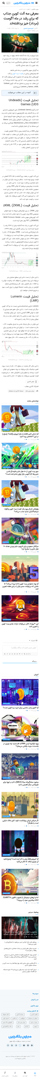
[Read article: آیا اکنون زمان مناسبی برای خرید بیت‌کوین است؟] (20, 692)
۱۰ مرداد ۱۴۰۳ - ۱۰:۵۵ (13, 28)
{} (27, 654)
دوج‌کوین (22, 1018)
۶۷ (25, 592)
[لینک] (24, 654)
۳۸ (25, 439)
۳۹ (24, 514)
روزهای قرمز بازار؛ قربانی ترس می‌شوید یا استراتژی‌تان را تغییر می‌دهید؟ (21, 943)
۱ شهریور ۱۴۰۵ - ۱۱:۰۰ (33, 710)
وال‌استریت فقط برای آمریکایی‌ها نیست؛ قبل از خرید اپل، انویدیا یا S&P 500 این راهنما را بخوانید (20, 933)
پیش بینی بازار (30, 391)
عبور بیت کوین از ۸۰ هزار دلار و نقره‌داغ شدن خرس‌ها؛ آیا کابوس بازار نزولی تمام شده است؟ (22, 472)
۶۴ (24, 477)
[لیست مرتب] (14, 654)
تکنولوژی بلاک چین (7, 1022)
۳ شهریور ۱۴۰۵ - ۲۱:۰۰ (32, 439)
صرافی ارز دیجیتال (32, 1018)
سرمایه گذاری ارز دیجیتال (16, 391)
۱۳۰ (25, 826)
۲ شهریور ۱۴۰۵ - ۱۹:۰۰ (32, 552)
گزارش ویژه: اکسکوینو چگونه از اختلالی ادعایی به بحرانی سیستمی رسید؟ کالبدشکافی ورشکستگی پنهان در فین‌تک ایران (20, 957)
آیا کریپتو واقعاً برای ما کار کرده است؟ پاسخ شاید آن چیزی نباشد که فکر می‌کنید (20, 860)
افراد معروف (6, 1014)
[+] (29, 654)
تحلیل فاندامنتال (6, 620)
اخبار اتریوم (5, 542)
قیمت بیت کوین (17, 73)
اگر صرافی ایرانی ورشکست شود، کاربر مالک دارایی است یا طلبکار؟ (20, 822)
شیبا (18, 1026)
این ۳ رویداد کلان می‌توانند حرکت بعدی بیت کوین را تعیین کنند (20, 625)
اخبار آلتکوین (22, 9)
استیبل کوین (6, 1018)
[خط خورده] (12, 654)
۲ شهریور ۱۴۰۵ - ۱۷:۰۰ (32, 592)
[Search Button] (4, 3)
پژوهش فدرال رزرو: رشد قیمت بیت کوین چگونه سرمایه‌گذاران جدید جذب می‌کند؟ (21, 510)
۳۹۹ (25, 903)
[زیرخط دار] (9, 654)
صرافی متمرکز (6, 816)
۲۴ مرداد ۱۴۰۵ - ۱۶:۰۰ (32, 903)
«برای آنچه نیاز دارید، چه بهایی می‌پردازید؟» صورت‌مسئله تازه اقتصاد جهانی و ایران (20, 970)
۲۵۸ (25, 937)
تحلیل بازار (5, 580)
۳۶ (25, 552)
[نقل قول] (19, 654)
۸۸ (25, 864)
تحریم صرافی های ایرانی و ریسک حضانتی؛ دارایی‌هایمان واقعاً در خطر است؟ (20, 949)
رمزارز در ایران (33, 1022)
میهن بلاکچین (34, 9)
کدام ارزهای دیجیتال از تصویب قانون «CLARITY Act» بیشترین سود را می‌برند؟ (20, 898)
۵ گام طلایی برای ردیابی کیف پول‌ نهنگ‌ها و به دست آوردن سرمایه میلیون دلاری (19, 964)
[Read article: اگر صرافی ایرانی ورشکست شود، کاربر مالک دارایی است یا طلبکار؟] (20, 805)
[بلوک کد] (22, 654)
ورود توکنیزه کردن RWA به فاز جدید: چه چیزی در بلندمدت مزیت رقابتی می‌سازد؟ (20, 745)
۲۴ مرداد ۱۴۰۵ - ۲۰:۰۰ (32, 864)
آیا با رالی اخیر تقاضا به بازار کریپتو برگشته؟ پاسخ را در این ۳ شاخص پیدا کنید (20, 435)
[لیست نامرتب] (17, 654)
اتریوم (35, 1026)
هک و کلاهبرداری (7, 1026)
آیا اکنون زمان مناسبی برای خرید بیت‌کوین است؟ (20, 707)
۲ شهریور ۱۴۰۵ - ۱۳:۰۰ (32, 629)
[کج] (7, 654)
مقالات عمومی (6, 703)
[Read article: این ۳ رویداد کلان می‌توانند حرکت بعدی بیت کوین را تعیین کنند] (20, 608)
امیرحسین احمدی (28, 28)
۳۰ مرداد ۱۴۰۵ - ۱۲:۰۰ (32, 826)
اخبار (28, 9)
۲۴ (25, 787)
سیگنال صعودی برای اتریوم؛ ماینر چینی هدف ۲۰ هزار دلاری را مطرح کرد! (20, 547)
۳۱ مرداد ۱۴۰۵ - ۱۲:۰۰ (32, 787)
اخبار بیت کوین (6, 467)
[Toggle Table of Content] (34, 93)
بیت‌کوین (14, 1018)
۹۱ (25, 710)
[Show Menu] (36, 3)
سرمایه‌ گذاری (20, 1014)
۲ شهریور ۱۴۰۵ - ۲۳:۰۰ (32, 514)
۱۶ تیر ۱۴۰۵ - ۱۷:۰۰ (32, 937)
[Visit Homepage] (24, 3)
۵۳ (25, 629)
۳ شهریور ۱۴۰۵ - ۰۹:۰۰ (32, 477)
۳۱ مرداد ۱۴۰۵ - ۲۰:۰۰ (32, 749)
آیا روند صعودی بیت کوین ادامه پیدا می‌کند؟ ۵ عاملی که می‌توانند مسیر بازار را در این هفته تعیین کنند (20, 586)
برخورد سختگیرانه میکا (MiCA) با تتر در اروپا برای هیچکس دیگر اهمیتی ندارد (20, 783)
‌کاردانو (26, 1026)
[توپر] (4, 654)
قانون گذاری (34, 1014)
